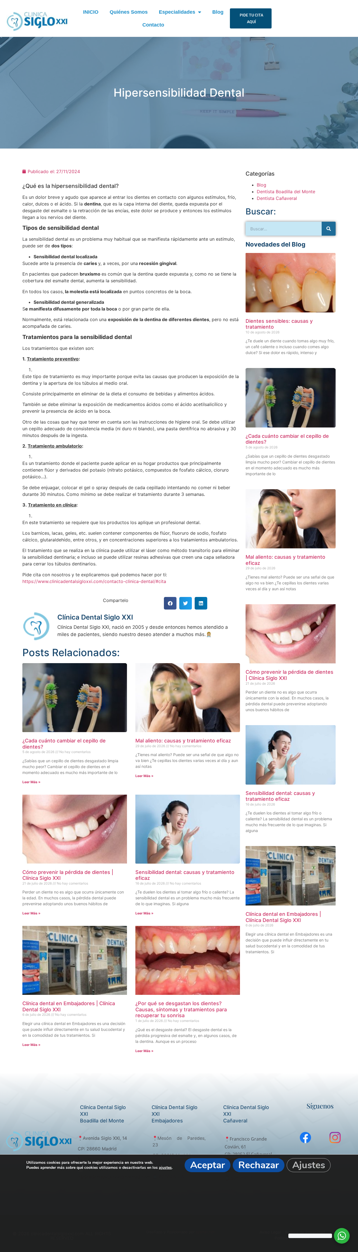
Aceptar (207, 1165)
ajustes (165, 1167)
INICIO (90, 12)
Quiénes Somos (129, 12)
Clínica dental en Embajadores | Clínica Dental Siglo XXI (283, 917)
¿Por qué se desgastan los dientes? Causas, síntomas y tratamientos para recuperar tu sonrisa (181, 1009)
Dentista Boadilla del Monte (286, 191)
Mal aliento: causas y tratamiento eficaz (183, 741)
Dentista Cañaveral (277, 198)
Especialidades (177, 12)
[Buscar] (329, 229)
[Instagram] (335, 1137)
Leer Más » (31, 782)
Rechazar (258, 1165)
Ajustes (308, 1165)
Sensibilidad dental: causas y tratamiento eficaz (280, 796)
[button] (170, 603)
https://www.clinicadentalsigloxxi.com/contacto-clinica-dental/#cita (94, 581)
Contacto (153, 25)
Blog (217, 12)
